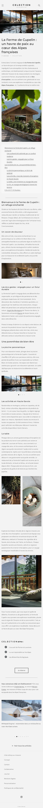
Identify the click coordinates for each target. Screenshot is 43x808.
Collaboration (9, 769)
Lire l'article (21, 731)
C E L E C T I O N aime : (13, 190)
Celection (23, 806)
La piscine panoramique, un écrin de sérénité (19, 171)
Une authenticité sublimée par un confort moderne (21, 155)
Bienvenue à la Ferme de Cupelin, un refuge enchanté (20, 149)
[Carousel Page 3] (22, 394)
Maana (19, 313)
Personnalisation (10, 783)
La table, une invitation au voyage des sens (22, 182)
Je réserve (21, 670)
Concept (7, 760)
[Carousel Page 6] (24, 736)
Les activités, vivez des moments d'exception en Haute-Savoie (22, 177)
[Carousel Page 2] (22, 282)
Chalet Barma (19, 687)
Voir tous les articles (22, 746)
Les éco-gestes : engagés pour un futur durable (20, 160)
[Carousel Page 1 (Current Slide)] (20, 282)
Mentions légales (10, 779)
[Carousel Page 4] (24, 394)
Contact (6, 764)
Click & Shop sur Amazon (12, 755)
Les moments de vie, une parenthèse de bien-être (20, 166)
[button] (2, 5)
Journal (6, 774)
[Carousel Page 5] (22, 736)
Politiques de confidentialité (13, 788)
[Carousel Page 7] (26, 736)
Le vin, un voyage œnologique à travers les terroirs (22, 185)
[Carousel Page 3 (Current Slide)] (18, 736)
